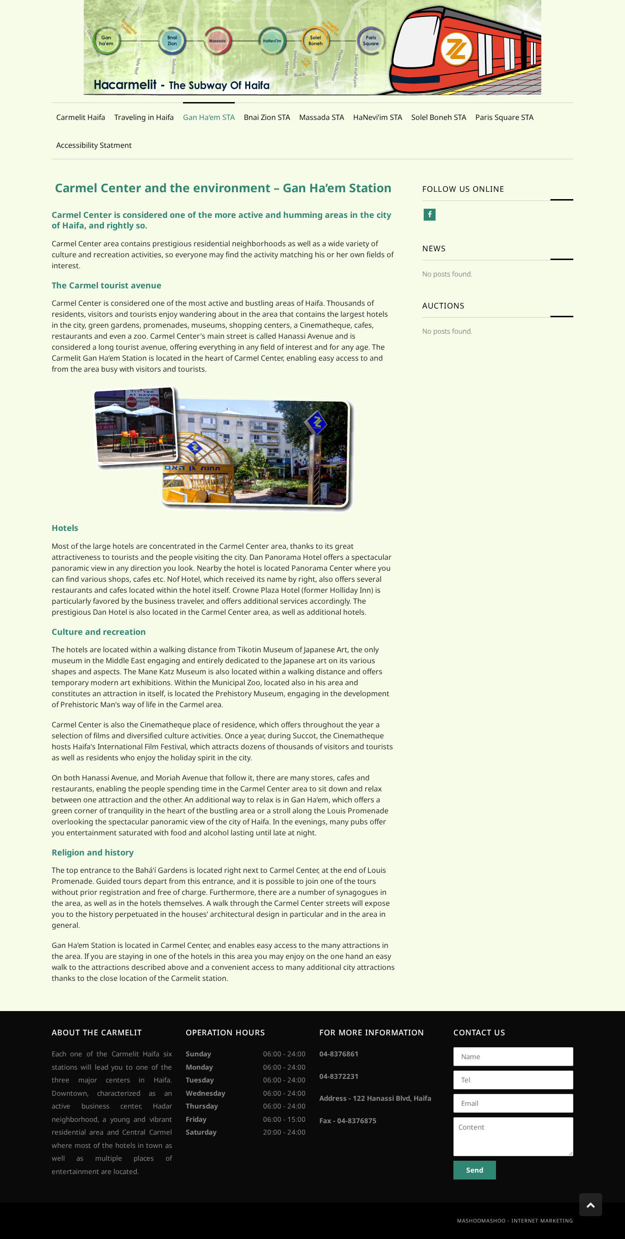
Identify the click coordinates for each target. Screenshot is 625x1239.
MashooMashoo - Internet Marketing (515, 1220)
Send (474, 1169)
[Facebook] (430, 215)
